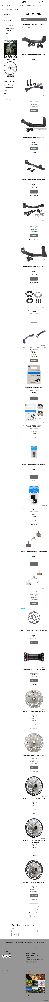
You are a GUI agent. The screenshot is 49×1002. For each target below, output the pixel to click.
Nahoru (34, 916)
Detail (33, 67)
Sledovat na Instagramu (36, 995)
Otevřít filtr (24, 19)
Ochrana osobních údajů (32, 955)
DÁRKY (7, 33)
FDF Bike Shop (40, 942)
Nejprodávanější (26, 28)
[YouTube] (9, 956)
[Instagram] (6, 956)
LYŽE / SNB (8, 30)
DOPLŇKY (8, 23)
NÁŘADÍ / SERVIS (10, 28)
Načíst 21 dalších (34, 905)
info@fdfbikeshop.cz (7, 951)
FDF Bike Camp (19, 942)
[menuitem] (2, 5)
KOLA (7, 18)
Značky (7, 38)
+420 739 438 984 (6, 953)
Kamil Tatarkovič (9, 942)
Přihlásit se (7, 99)
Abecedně (34, 28)
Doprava (28, 957)
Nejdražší (42, 24)
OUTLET (8, 36)
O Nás (27, 965)
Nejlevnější (34, 24)
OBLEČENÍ (8, 20)
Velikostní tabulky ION (31, 961)
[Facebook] (3, 956)
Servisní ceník (29, 951)
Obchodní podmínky (31, 953)
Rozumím (46, 1000)
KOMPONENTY (9, 25)
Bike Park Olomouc (30, 942)
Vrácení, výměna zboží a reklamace (34, 959)
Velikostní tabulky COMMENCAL (34, 963)
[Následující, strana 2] (34, 909)
